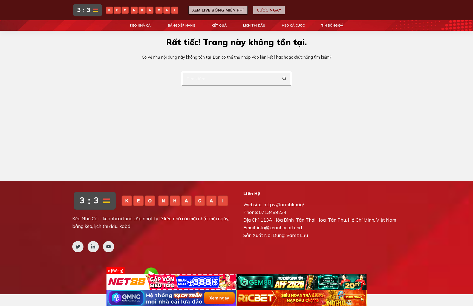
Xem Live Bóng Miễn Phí (218, 10)
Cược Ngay (269, 10)
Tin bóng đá (332, 25)
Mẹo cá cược (293, 25)
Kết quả (219, 25)
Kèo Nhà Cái (140, 25)
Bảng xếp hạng (181, 25)
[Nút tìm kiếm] (284, 78)
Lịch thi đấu (254, 25)
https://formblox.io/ (283, 204)
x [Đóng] (115, 270)
